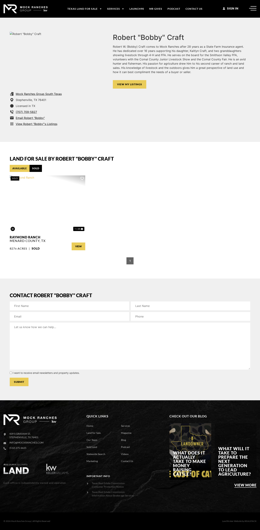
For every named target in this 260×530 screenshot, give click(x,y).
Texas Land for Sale (82, 8)
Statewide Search (95, 454)
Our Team (91, 439)
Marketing (92, 461)
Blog (123, 439)
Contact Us (194, 8)
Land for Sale (93, 432)
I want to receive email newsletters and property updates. (46, 372)
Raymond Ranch (25, 237)
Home (89, 425)
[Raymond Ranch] (47, 203)
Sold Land (91, 446)
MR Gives (155, 8)
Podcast (173, 8)
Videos (125, 454)
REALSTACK (250, 521)
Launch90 (136, 8)
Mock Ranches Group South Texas (39, 94)
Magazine (126, 432)
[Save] (82, 178)
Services (113, 8)
